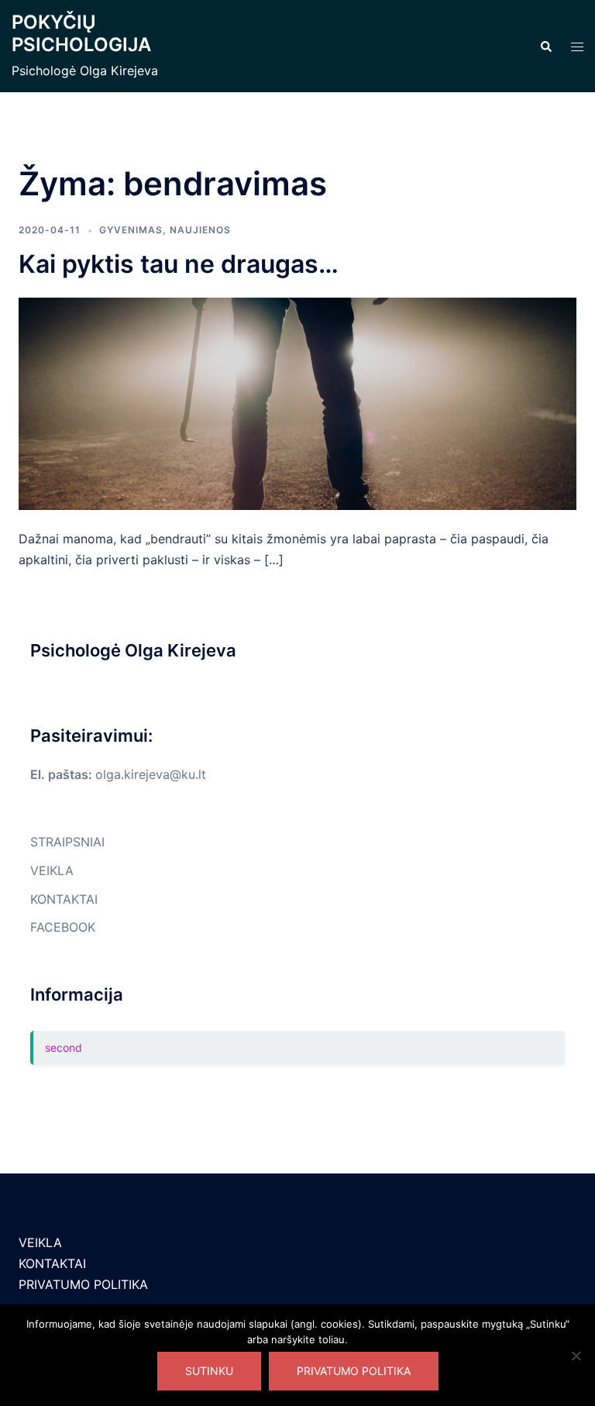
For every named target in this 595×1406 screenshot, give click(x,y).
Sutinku (209, 1370)
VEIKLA (52, 870)
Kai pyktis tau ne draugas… (179, 264)
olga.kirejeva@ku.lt (150, 774)
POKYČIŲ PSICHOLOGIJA (81, 33)
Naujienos (200, 230)
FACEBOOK (62, 927)
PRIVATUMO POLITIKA (83, 1284)
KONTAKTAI (64, 899)
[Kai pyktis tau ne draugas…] (297, 403)
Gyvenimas (131, 230)
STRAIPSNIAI (67, 841)
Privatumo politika (354, 1370)
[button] (545, 46)
